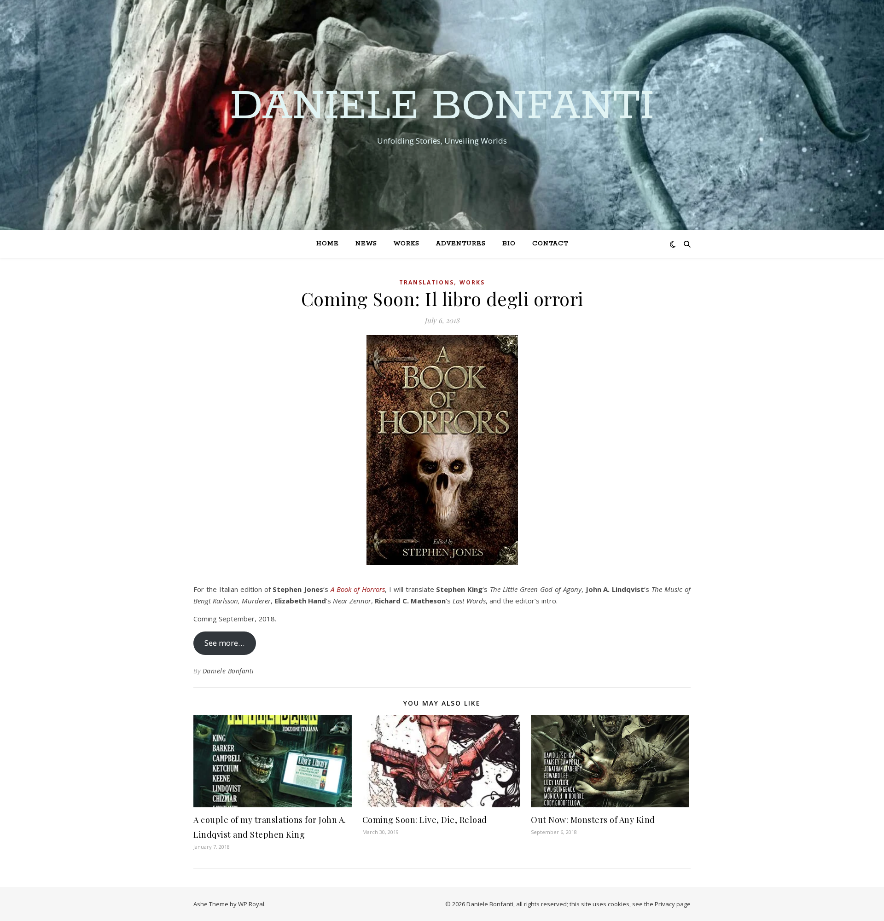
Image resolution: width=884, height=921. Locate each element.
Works (406, 244)
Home (327, 244)
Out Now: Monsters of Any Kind (593, 819)
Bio (509, 244)
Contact (550, 244)
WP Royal (251, 904)
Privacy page (673, 904)
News (366, 244)
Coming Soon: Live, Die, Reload (424, 819)
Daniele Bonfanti (442, 107)
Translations (426, 282)
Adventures (461, 244)
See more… (224, 642)
